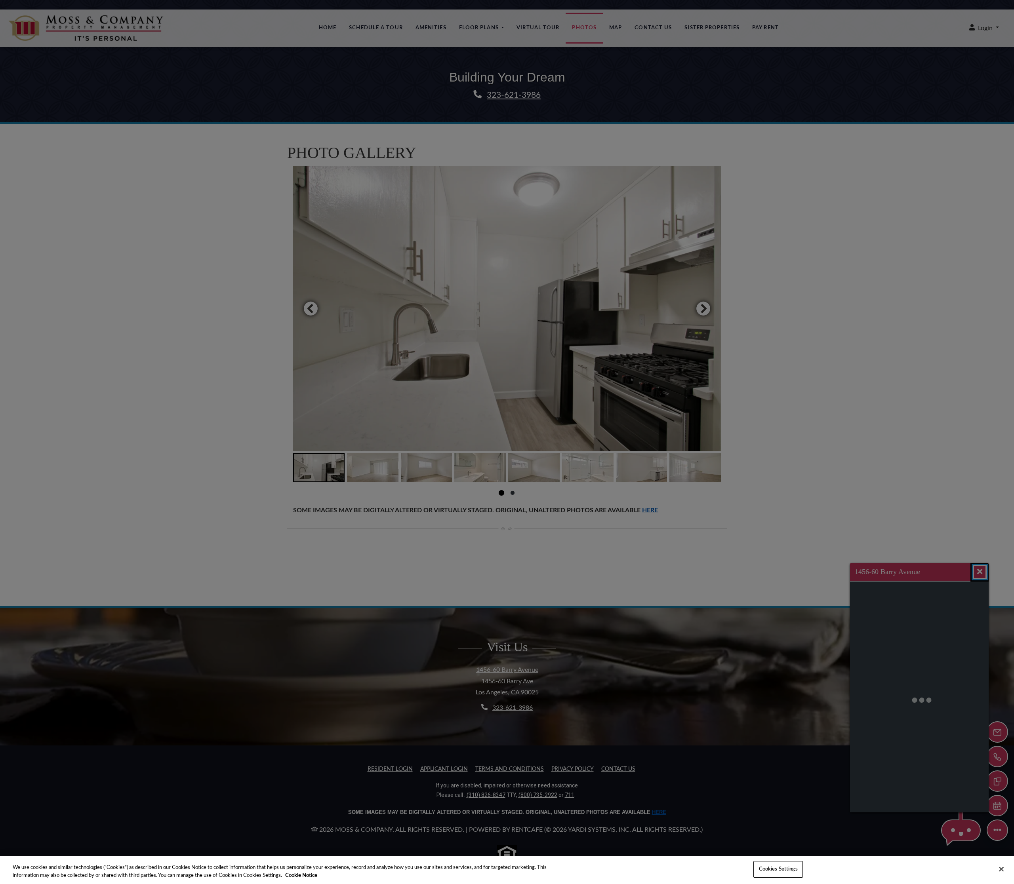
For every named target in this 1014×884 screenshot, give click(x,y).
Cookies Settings (778, 869)
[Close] (1001, 869)
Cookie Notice (301, 875)
